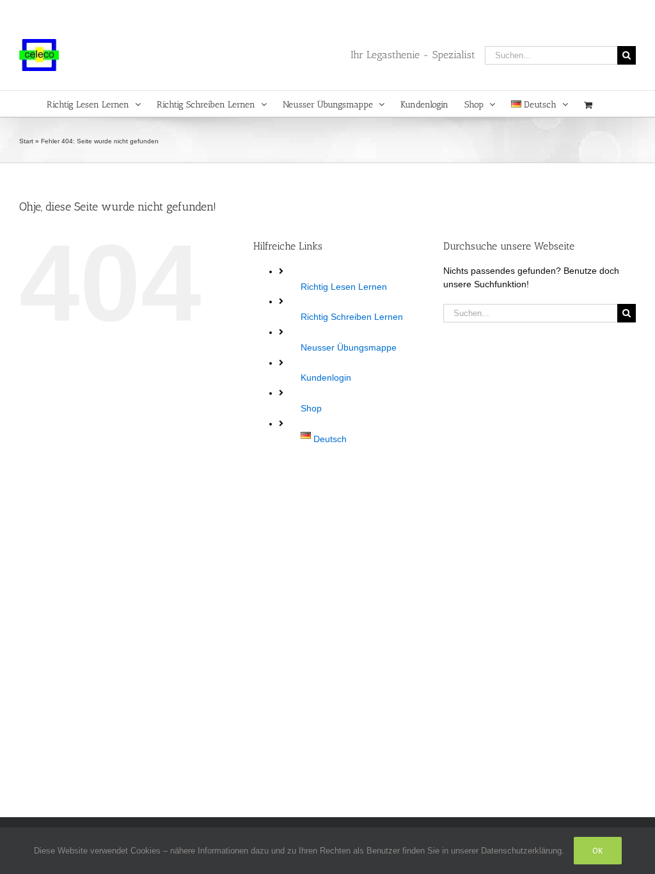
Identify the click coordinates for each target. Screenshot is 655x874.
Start (26, 141)
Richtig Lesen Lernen (344, 287)
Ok (597, 850)
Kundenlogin (326, 377)
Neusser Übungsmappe (349, 347)
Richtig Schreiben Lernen (352, 317)
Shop (311, 408)
